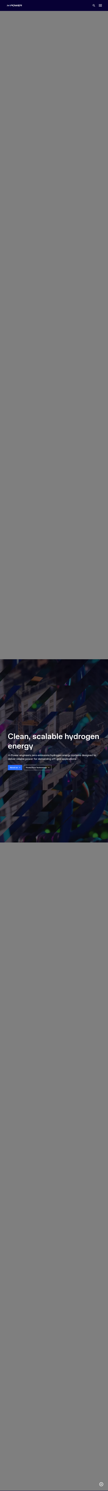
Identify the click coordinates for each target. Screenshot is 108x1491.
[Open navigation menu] (100, 5)
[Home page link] (15, 5)
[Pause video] (102, 1484)
